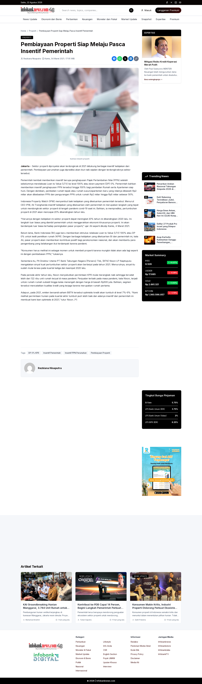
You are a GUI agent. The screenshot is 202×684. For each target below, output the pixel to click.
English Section (110, 654)
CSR (105, 650)
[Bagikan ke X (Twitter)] (125, 58)
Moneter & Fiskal (83, 650)
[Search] (131, 10)
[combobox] (97, 10)
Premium (174, 19)
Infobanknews (164, 642)
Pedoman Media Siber (141, 646)
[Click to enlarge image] (80, 112)
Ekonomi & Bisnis (83, 658)
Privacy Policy (137, 654)
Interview (107, 666)
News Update (30, 19)
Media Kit (135, 662)
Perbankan (72, 19)
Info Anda (107, 646)
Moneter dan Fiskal (107, 19)
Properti (32, 31)
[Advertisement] (80, 325)
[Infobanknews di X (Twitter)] (171, 2)
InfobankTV (163, 654)
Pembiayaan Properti (100, 353)
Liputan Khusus (110, 662)
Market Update (129, 19)
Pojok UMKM (109, 658)
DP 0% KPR (33, 353)
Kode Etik (135, 650)
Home (23, 31)
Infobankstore (164, 646)
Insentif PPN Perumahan (76, 353)
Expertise (160, 19)
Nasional (79, 666)
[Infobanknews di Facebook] (167, 2)
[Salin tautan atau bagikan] (136, 58)
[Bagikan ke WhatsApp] (119, 58)
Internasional (81, 670)
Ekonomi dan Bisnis (51, 19)
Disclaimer (135, 658)
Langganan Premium (168, 10)
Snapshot (146, 19)
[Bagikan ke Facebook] (114, 58)
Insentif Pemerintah (52, 353)
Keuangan (87, 19)
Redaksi (134, 642)
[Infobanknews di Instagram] (176, 2)
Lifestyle (107, 642)
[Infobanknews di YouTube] (180, 2)
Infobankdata (164, 650)
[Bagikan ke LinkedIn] (130, 58)
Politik (78, 662)
